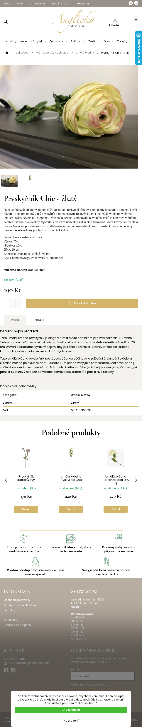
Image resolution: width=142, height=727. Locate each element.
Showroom (37, 3)
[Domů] (6, 52)
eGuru (134, 719)
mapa (75, 607)
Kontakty (9, 610)
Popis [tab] (15, 320)
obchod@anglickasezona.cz (29, 663)
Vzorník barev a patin (17, 625)
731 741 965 (17, 659)
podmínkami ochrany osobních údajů (95, 688)
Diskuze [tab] (39, 320)
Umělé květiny (80, 395)
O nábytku (10, 620)
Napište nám (60, 3)
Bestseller (83, 3)
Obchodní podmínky (17, 600)
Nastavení (71, 721)
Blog (7, 3)
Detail (26, 509)
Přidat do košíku (85, 303)
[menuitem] (11, 41)
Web (20, 3)
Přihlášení (115, 25)
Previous (6, 480)
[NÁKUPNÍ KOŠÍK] (131, 21)
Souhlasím (73, 710)
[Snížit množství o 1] (12, 303)
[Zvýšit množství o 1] (19, 303)
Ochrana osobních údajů (20, 605)
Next (136, 480)
